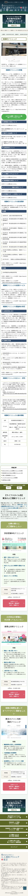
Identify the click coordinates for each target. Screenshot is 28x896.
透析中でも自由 (19, 487)
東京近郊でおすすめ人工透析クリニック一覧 (12, 473)
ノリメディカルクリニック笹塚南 (10, 477)
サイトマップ (14, 847)
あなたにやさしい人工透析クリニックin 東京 (15, 2)
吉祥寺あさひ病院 (6, 480)
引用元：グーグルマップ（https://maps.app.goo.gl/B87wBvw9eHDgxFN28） (14, 393)
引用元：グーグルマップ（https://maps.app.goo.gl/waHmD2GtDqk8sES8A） (14, 409)
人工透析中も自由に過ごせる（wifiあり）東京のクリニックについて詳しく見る (12, 143)
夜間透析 (8, 487)
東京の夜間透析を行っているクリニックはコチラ (12, 129)
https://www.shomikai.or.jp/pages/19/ (11, 282)
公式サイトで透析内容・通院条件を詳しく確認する (14, 603)
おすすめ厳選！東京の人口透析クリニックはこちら (14, 116)
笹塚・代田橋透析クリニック (8, 475)
